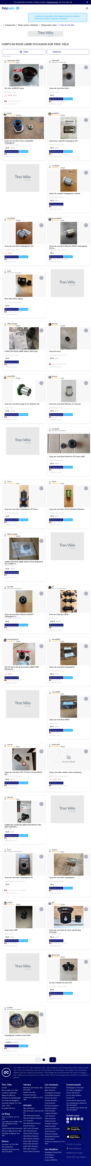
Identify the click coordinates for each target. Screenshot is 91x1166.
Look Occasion (50, 1116)
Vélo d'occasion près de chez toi (33, 1112)
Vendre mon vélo (29, 1092)
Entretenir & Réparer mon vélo (11, 1134)
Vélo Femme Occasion (31, 1139)
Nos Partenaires (7, 1147)
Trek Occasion (50, 1139)
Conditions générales (9, 1093)
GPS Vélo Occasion (30, 1149)
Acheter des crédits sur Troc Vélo (33, 1098)
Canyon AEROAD (51, 1160)
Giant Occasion (50, 1111)
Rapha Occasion (50, 1126)
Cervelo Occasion (51, 1100)
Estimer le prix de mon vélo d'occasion (33, 1089)
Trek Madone (49, 1155)
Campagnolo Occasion (53, 1093)
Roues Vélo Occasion (30, 1141)
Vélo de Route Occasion (31, 1115)
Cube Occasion (50, 1103)
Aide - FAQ (6, 1106)
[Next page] (52, 1059)
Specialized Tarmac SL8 (53, 1152)
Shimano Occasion (51, 1134)
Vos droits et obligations (10, 1100)
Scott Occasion (50, 1131)
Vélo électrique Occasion (32, 1123)
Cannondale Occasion (52, 1095)
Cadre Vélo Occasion (30, 1146)
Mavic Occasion (50, 1118)
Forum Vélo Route (72, 1093)
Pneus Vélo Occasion (30, 1144)
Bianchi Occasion (51, 1088)
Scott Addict (49, 1157)
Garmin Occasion (51, 1108)
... (1, 25)
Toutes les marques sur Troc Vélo (55, 1142)
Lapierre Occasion (51, 1113)
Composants (10, 25)
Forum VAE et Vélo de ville (75, 1100)
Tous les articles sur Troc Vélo (10, 1118)
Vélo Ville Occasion (30, 1131)
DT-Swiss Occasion (51, 1106)
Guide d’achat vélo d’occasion (12, 1128)
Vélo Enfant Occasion (30, 1136)
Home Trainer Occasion (31, 1151)
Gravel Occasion (29, 1126)
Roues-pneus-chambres (28, 25)
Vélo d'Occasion (29, 1108)
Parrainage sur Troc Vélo (75, 1088)
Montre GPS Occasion (31, 1133)
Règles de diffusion (8, 1095)
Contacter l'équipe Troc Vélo (11, 1103)
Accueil (4, 1088)
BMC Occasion (50, 1090)
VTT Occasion (28, 1121)
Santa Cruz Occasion (52, 1129)
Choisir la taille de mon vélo (11, 1131)
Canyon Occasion (51, 1098)
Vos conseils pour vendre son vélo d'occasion (76, 1109)
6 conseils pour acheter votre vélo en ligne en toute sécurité (12, 1124)
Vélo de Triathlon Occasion (32, 1118)
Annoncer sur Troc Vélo (10, 1144)
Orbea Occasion (50, 1121)
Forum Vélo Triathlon (73, 1095)
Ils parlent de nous (8, 1108)
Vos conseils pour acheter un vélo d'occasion (76, 1104)
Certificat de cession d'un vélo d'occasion (10, 1150)
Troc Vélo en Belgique (74, 1090)
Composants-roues (49, 25)
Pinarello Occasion (51, 1124)
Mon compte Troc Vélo (10, 1090)
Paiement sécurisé (29, 1095)
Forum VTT (70, 1098)
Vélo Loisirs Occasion (30, 1128)
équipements (53, 2)
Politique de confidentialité (11, 1098)
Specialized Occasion (52, 1136)
